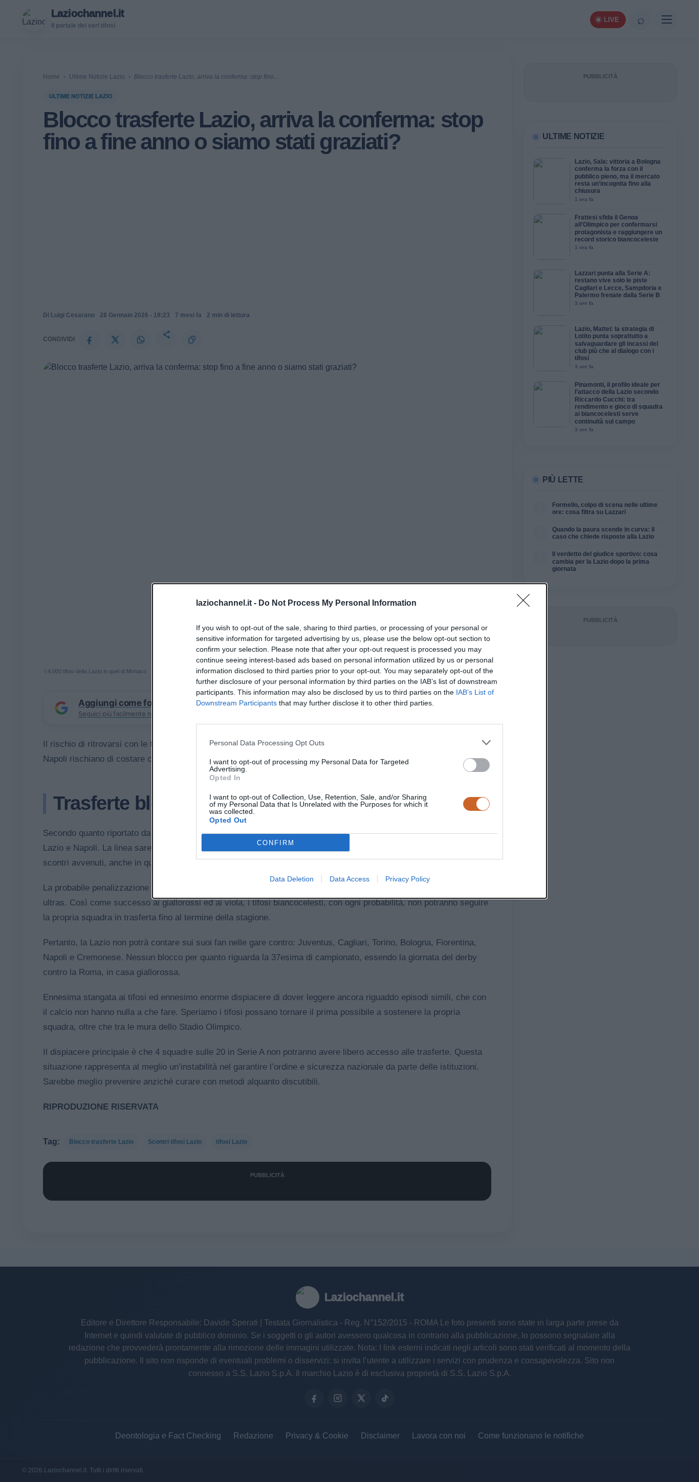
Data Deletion (292, 879)
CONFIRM (276, 843)
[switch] (476, 765)
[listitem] (349, 742)
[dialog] (349, 741)
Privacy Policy (407, 879)
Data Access (349, 879)
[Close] (526, 603)
